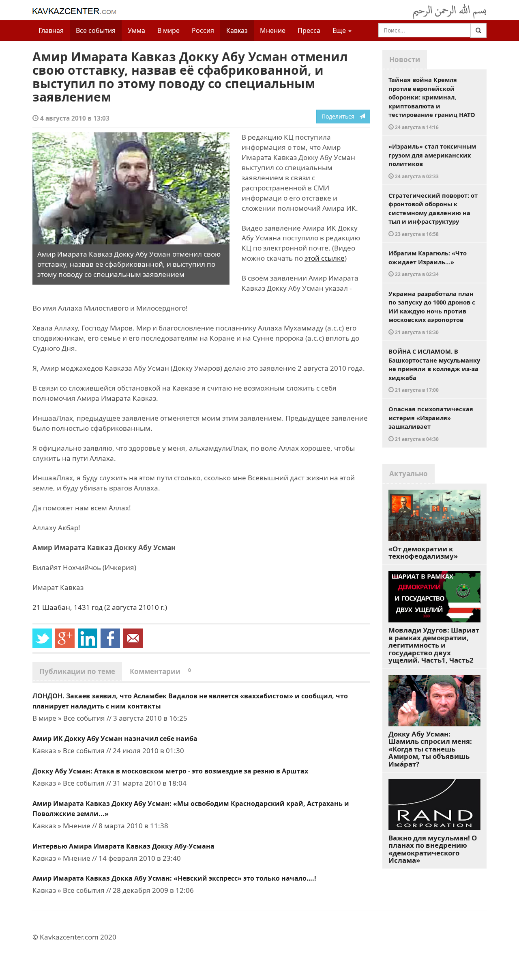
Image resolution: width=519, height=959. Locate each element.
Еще (339, 30)
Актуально (408, 473)
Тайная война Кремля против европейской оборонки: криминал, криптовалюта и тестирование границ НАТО (431, 103)
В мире (168, 30)
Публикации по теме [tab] (77, 671)
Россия (203, 30)
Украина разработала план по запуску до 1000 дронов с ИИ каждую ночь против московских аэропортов (431, 312)
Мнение (272, 30)
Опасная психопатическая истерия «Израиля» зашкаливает (430, 423)
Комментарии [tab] (160, 671)
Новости (404, 59)
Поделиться (340, 116)
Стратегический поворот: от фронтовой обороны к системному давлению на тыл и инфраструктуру (433, 214)
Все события (96, 30)
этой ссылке (325, 258)
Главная (51, 30)
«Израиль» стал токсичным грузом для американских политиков (432, 160)
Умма (136, 30)
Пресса (309, 30)
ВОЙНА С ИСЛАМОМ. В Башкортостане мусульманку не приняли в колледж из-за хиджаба (434, 370)
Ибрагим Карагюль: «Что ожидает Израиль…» (427, 263)
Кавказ (237, 30)
